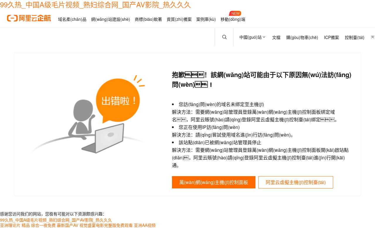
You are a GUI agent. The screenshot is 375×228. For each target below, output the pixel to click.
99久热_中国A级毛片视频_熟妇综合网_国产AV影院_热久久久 (56, 220)
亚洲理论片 (10, 225)
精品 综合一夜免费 (39, 225)
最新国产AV (67, 225)
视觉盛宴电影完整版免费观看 (106, 225)
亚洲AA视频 (145, 225)
